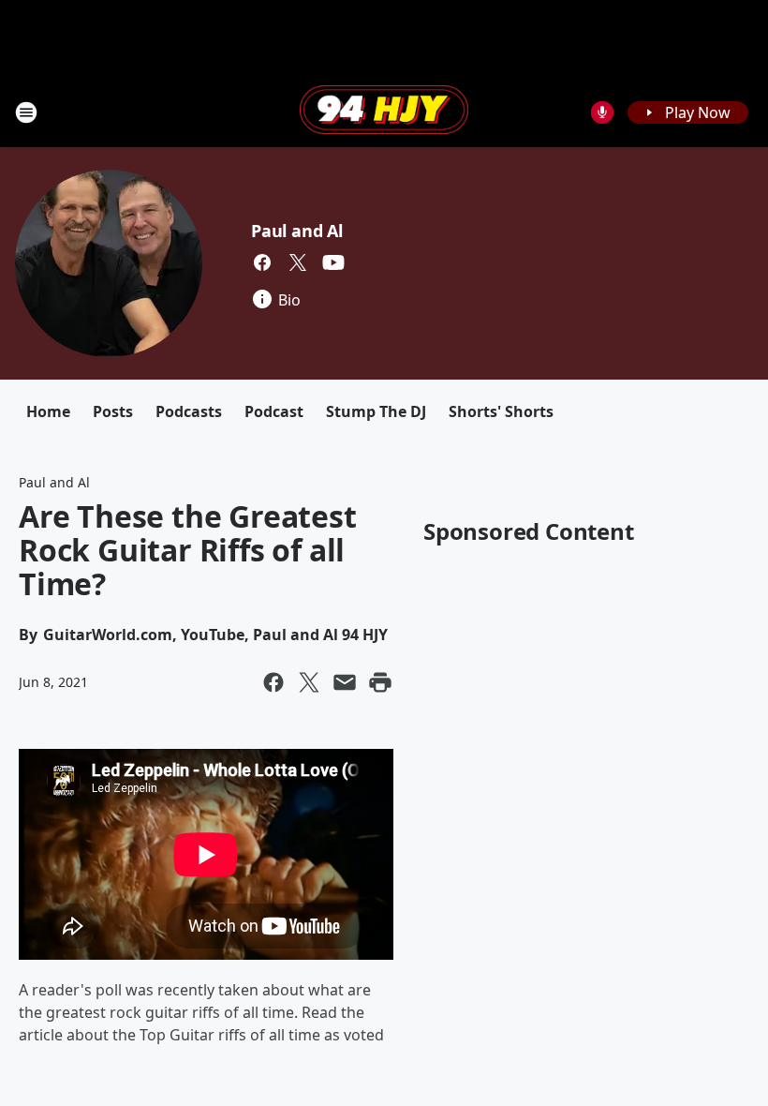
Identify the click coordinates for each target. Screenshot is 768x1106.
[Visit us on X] (298, 262)
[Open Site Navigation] (26, 112)
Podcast (273, 411)
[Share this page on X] (309, 682)
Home (48, 411)
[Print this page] (380, 682)
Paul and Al (297, 230)
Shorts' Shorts (501, 411)
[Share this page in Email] (345, 682)
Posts (113, 411)
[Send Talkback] (602, 112)
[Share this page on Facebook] (273, 682)
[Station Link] (384, 111)
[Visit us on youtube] (333, 262)
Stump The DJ (376, 411)
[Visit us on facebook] (262, 262)
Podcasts (188, 411)
